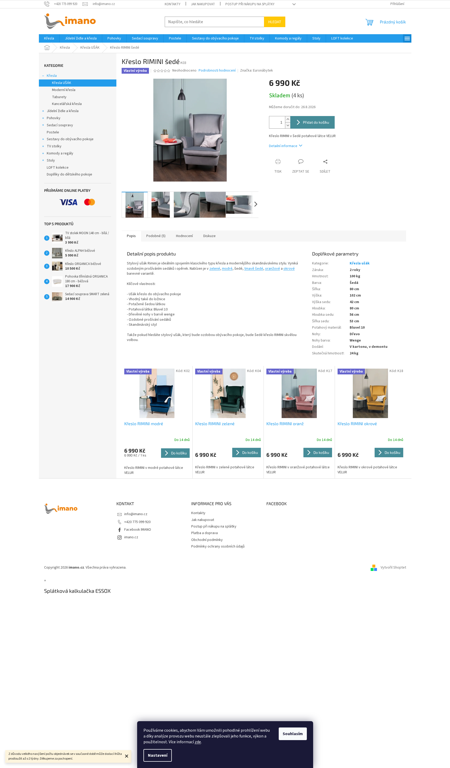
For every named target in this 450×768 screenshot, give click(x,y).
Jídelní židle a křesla (63, 111)
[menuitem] (49, 38)
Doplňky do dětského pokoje (69, 174)
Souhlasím (293, 734)
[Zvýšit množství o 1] (287, 119)
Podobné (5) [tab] (155, 236)
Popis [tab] (131, 236)
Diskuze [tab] (209, 236)
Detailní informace (283, 146)
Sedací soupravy (60, 125)
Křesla (52, 75)
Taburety (59, 97)
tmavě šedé (253, 268)
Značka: (256, 70)
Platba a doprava (204, 533)
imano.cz (131, 537)
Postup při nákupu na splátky (250, 4)
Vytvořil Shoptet (393, 567)
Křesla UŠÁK (61, 83)
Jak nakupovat (203, 4)
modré (227, 268)
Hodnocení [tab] (184, 236)
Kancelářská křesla (67, 104)
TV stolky (54, 146)
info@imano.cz (135, 514)
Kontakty (172, 4)
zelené (214, 268)
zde (198, 742)
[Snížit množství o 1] (287, 125)
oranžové (272, 268)
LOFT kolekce (58, 167)
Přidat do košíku (316, 122)
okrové (289, 268)
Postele (53, 132)
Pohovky (53, 118)
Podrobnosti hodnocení (217, 70)
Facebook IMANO (137, 529)
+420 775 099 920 (137, 522)
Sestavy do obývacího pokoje (70, 139)
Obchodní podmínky (207, 540)
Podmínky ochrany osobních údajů (218, 546)
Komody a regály (60, 153)
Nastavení (157, 755)
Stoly (51, 160)
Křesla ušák (360, 263)
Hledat (274, 21)
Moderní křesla (63, 90)
